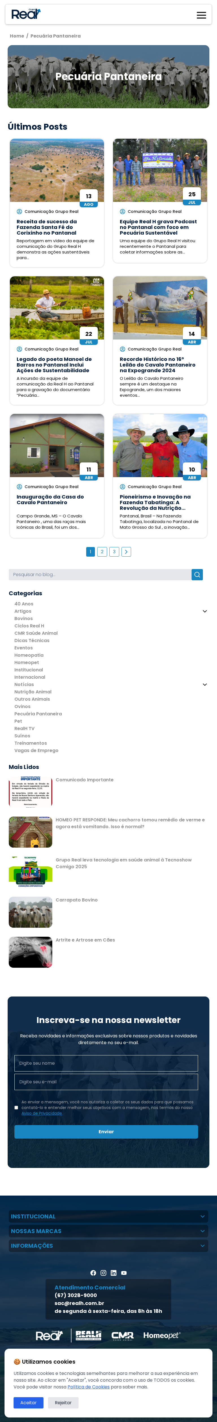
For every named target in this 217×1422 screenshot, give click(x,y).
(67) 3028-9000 (76, 1295)
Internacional (29, 677)
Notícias (24, 684)
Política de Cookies (89, 1387)
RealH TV (24, 728)
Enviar (106, 1131)
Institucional (28, 670)
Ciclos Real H (29, 626)
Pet (18, 721)
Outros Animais (32, 699)
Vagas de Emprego (36, 750)
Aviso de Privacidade (41, 1113)
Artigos (22, 611)
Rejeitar (63, 1402)
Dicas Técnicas (31, 640)
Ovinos (22, 706)
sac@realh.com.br (79, 1303)
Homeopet (26, 662)
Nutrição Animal (32, 692)
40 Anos (23, 604)
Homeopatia (29, 655)
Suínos (22, 736)
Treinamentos (30, 743)
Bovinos (23, 618)
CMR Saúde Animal (36, 633)
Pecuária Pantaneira (38, 714)
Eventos (23, 648)
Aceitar (28, 1402)
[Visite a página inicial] (25, 14)
